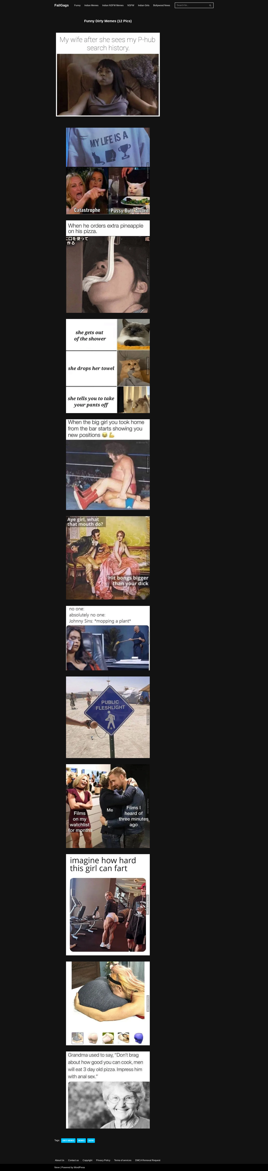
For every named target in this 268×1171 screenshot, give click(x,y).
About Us (59, 1160)
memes (81, 1141)
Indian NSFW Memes (113, 5)
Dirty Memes (68, 1141)
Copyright (87, 1160)
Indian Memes (91, 5)
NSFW (130, 5)
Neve (57, 1167)
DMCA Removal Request (147, 1160)
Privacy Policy (103, 1160)
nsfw (91, 1141)
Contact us (73, 1160)
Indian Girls (143, 5)
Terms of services (122, 1160)
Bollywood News (161, 5)
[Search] (210, 5)
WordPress (79, 1167)
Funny (77, 5)
